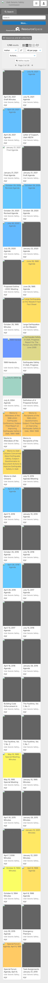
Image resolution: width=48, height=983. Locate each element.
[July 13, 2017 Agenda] (31, 575)
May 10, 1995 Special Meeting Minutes (11, 782)
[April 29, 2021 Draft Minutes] (12, 82)
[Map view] (37, 45)
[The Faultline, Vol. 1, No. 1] (31, 727)
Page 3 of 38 (24, 65)
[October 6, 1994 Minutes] (12, 879)
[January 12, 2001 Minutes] (31, 841)
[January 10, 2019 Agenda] (31, 499)
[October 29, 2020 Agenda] (31, 196)
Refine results (23, 61)
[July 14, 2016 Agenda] (31, 613)
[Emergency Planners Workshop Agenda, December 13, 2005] (31, 917)
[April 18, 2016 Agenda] (12, 651)
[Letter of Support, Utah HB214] (31, 120)
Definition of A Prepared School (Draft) (30, 403)
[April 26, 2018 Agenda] (12, 575)
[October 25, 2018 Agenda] (12, 537)
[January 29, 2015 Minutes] (31, 803)
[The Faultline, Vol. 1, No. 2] (12, 727)
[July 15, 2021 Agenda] (31, 82)
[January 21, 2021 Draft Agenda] (31, 158)
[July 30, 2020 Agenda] (12, 234)
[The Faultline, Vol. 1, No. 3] (31, 689)
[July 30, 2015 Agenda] (12, 917)
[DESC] (21, 50)
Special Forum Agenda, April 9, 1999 (11, 971)
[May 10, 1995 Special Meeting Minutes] (12, 765)
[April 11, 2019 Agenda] (12, 499)
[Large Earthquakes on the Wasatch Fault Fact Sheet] (31, 310)
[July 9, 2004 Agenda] (12, 386)
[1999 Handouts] (12, 348)
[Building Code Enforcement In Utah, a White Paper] (12, 689)
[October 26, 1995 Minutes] (12, 310)
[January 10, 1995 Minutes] (31, 765)
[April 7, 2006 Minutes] (12, 841)
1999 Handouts (10, 362)
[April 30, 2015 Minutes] (12, 803)
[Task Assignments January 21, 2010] (31, 955)
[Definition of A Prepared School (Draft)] (31, 386)
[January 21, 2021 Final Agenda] (12, 158)
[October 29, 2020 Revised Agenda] (12, 196)
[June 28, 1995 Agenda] (31, 272)
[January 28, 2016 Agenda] (31, 651)
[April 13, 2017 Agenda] (12, 613)
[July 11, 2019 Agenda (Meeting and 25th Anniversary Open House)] (31, 462)
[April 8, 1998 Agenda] (31, 879)
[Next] (32, 65)
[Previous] (16, 65)
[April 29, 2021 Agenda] (12, 120)
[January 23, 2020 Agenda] (31, 234)
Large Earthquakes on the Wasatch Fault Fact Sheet (31, 327)
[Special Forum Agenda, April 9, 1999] (12, 955)
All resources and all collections (17, 38)
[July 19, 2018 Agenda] (31, 537)
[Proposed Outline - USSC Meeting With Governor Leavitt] (12, 272)
